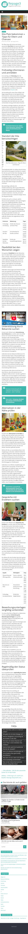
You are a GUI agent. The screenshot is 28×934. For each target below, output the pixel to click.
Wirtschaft (3, 910)
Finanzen (3, 885)
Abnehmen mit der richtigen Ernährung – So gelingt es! (13, 918)
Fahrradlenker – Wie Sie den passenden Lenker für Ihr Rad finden (13, 771)
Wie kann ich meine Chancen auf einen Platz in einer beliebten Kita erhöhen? (12, 742)
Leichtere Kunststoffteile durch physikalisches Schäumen (14, 858)
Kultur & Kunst (4, 893)
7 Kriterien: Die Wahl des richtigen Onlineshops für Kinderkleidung (15, 400)
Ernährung (3, 881)
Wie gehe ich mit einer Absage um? (13, 734)
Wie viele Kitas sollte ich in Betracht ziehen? (13, 730)
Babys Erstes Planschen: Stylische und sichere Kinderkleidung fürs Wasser (14, 128)
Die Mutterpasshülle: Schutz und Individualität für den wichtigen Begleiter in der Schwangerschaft (15, 489)
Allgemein (3, 877)
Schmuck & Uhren (5, 902)
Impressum (14, 926)
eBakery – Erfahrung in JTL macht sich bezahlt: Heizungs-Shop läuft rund (12, 776)
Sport (2, 904)
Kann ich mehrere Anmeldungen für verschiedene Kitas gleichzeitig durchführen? (13, 753)
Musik (2, 898)
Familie (4, 31)
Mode (2, 895)
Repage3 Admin (15, 41)
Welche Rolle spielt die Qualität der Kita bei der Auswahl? (13, 748)
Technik (2, 906)
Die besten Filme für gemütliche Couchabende (10, 821)
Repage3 (14, 3)
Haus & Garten (4, 887)
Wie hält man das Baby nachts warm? (12, 841)
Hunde (2, 889)
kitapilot (13, 89)
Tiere (2, 908)
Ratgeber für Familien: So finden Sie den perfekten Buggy (12, 800)
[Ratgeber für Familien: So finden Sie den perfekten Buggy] (14, 785)
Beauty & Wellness (5, 879)
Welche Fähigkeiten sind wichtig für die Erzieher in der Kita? (13, 737)
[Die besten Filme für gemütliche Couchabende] (14, 806)
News (2, 900)
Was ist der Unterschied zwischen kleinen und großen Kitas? (12, 763)
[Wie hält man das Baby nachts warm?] (14, 827)
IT (1, 891)
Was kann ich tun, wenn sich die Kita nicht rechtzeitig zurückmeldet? (13, 758)
